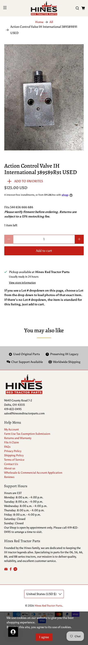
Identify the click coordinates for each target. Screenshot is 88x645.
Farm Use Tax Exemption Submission (27, 434)
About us (9, 468)
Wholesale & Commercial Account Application (33, 472)
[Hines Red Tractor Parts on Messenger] (15, 570)
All (51, 22)
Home (39, 22)
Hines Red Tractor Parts (48, 605)
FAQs (7, 447)
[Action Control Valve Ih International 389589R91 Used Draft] (44, 97)
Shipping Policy (14, 455)
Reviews (9, 477)
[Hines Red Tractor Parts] (44, 8)
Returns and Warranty (17, 438)
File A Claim (11, 442)
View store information (22, 282)
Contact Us (11, 464)
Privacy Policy (12, 451)
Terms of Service (14, 459)
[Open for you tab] (13, 632)
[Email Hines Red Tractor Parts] (6, 570)
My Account (11, 429)
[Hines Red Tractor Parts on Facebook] (10, 570)
